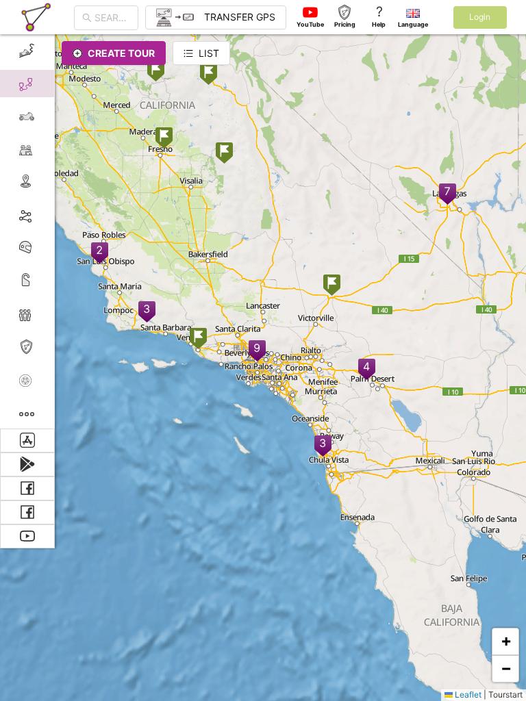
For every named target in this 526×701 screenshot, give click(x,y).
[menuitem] (27, 50)
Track (49, 214)
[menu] (27, 231)
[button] (366, 370)
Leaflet (467, 694)
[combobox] (112, 18)
